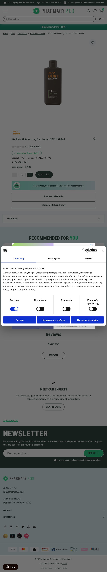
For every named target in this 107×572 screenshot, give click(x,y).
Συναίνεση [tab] (18, 258)
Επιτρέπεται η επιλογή (53, 320)
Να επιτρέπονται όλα (87, 320)
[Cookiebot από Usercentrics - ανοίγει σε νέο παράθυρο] (84, 250)
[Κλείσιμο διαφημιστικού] (103, 250)
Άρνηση (20, 320)
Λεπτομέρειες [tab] (53, 258)
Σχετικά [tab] (88, 258)
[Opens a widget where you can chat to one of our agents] (10, 567)
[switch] (40, 309)
